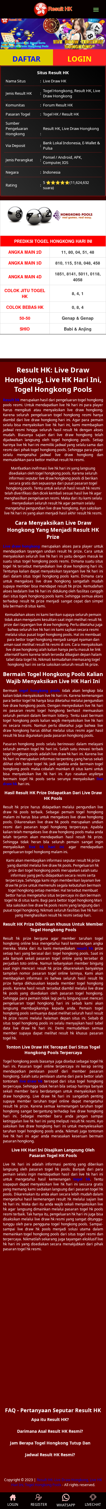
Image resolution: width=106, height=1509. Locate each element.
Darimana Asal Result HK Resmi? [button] (50, 1431)
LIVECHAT (93, 1504)
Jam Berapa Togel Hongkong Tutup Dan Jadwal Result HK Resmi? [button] (50, 1448)
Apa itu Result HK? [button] (50, 1419)
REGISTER (39, 1504)
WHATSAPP (66, 1505)
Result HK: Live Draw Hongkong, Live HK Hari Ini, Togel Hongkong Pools (56, 1482)
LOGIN (79, 59)
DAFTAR (26, 59)
